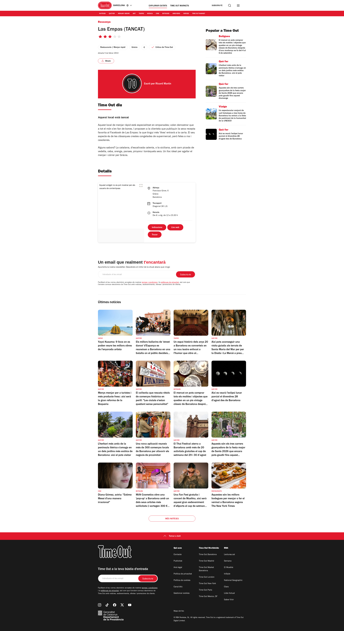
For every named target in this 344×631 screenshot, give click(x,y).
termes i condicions (149, 283)
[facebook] (114, 605)
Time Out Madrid (206, 561)
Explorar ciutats (158, 6)
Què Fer (112, 14)
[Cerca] (229, 5)
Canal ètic (178, 587)
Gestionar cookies (181, 593)
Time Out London (206, 577)
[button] (141, 185)
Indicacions (157, 228)
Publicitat (178, 561)
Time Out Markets (179, 6)
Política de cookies (182, 580)
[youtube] (129, 605)
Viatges (186, 14)
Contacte (178, 555)
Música (150, 14)
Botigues (165, 14)
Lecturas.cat (229, 555)
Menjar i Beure (124, 14)
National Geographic (233, 580)
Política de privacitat (183, 574)
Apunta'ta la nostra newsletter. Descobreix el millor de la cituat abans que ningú (134, 267)
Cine (157, 14)
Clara (226, 587)
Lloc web (175, 228)
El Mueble (228, 567)
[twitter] (122, 605)
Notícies (102, 14)
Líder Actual (229, 593)
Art (134, 14)
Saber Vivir (229, 600)
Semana (227, 561)
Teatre (141, 14)
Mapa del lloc (179, 611)
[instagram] (99, 605)
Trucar (154, 235)
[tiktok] (107, 605)
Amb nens (176, 14)
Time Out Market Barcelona (206, 569)
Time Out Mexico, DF (208, 597)
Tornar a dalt (175, 536)
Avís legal (178, 567)
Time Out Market (198, 14)
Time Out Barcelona (208, 555)
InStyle (227, 574)
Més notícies (172, 519)
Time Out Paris (205, 590)
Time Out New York (207, 584)
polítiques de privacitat (170, 283)
